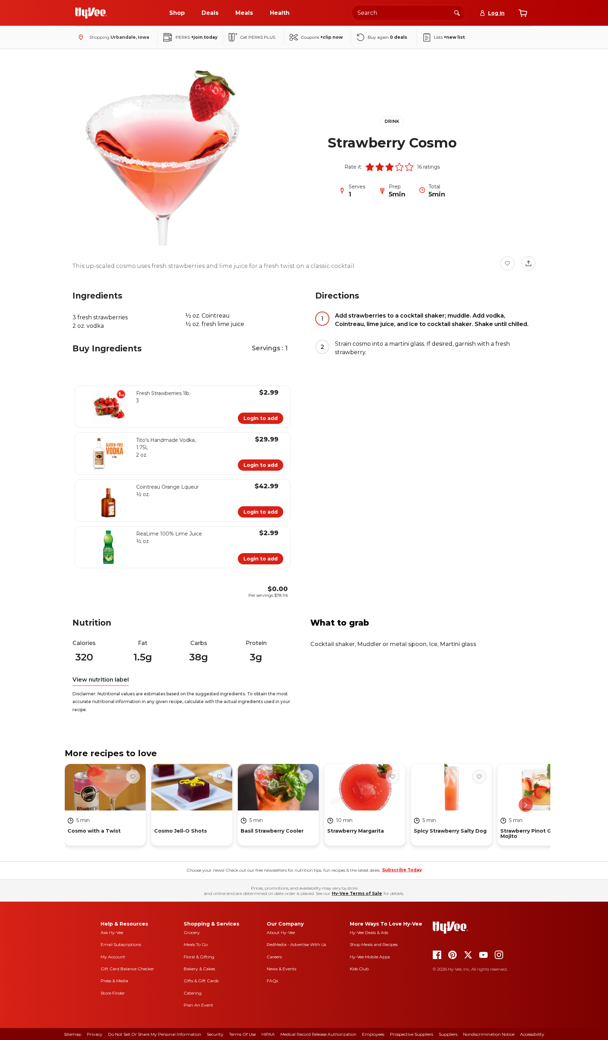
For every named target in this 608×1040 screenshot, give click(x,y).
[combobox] (409, 13)
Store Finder (113, 993)
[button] (370, 167)
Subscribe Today (402, 869)
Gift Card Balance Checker (127, 968)
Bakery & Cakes (199, 968)
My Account (113, 956)
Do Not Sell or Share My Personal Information (154, 1034)
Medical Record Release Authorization (318, 1034)
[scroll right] (526, 805)
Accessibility (532, 1034)
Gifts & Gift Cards (201, 980)
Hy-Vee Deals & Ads (369, 932)
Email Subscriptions (121, 944)
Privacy (94, 1034)
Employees (373, 1034)
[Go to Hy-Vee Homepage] (91, 13)
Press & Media (114, 980)
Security (215, 1034)
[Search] (457, 12)
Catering (193, 993)
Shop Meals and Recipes (374, 944)
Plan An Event (198, 1005)
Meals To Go (196, 944)
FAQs (272, 980)
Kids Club (359, 968)
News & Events (281, 968)
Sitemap (72, 1034)
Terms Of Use (242, 1034)
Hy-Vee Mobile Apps (370, 956)
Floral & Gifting (199, 956)
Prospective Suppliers (411, 1034)
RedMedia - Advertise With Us (296, 944)
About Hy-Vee (281, 932)
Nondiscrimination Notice (488, 1034)
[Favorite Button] (507, 263)
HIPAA (268, 1034)
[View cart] (523, 13)
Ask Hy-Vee (112, 932)
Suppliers (448, 1034)
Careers (274, 956)
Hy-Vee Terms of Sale (357, 893)
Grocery (192, 932)
